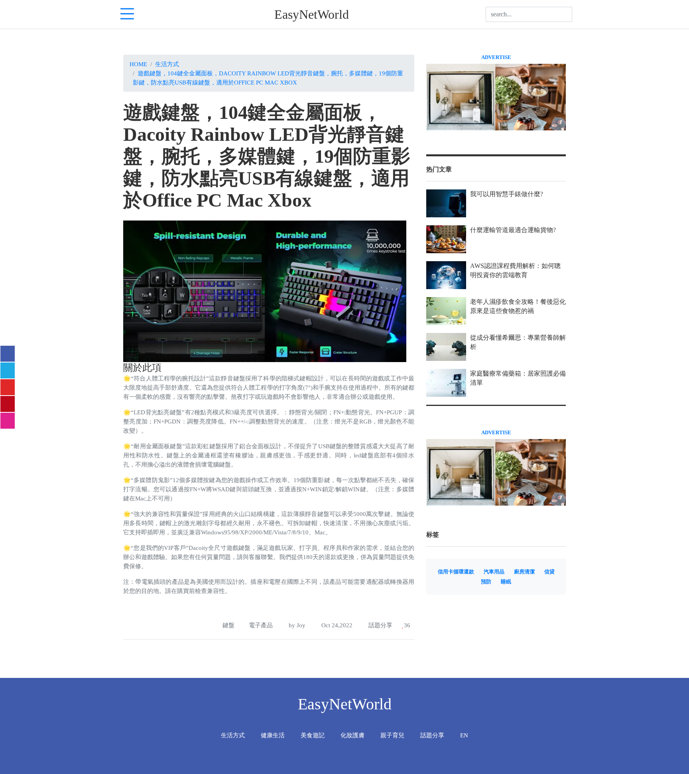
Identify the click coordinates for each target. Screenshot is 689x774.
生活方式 (167, 64)
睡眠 (506, 582)
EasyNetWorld (311, 14)
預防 (486, 582)
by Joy (296, 625)
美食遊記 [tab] (313, 735)
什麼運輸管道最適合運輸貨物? (513, 229)
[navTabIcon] (127, 14)
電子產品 (261, 625)
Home (138, 64)
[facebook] (7, 353)
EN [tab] (464, 735)
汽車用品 (494, 572)
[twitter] (7, 370)
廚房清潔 (524, 572)
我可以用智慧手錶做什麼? (506, 194)
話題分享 (379, 625)
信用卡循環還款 (456, 572)
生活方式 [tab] (233, 735)
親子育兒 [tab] (392, 735)
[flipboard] (7, 387)
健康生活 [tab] (273, 735)
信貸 (549, 572)
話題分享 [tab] (432, 735)
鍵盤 (228, 625)
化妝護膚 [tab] (352, 735)
